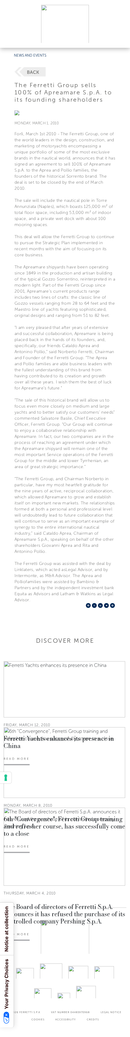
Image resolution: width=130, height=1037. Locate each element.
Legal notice (111, 1012)
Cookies (37, 1019)
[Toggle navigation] (118, 37)
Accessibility (65, 1019)
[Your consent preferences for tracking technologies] (5, 777)
